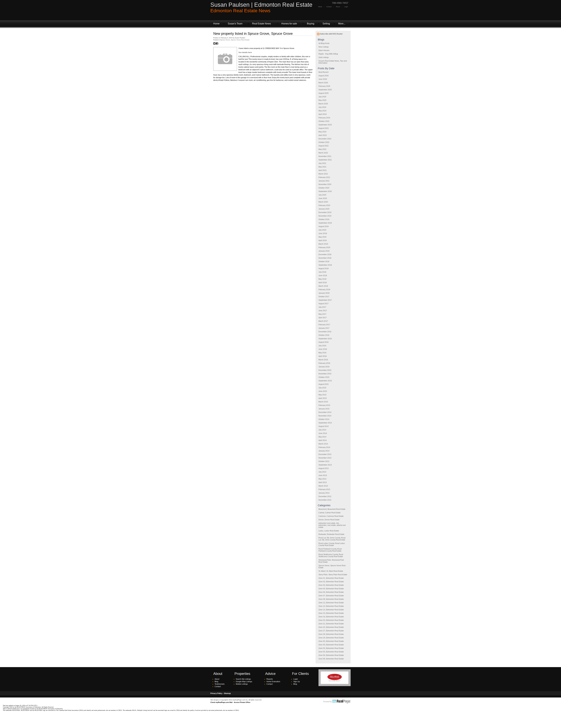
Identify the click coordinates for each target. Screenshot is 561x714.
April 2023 (322, 135)
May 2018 (322, 279)
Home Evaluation (273, 682)
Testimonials (220, 684)
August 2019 (323, 226)
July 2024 (322, 107)
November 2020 (324, 184)
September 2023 (325, 125)
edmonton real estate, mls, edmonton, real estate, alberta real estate (332, 525)
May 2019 (322, 237)
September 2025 (325, 90)
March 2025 (323, 104)
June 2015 (322, 391)
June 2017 (322, 311)
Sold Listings (323, 57)
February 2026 (324, 86)
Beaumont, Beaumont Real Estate (331, 509)
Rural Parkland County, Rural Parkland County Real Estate (330, 550)
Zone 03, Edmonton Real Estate (331, 585)
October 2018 (323, 261)
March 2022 (323, 153)
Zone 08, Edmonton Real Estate (331, 599)
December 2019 (324, 212)
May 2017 (322, 314)
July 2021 (322, 163)
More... (341, 23)
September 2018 (325, 265)
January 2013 (323, 493)
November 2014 (324, 416)
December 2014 (324, 412)
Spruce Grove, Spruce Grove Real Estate (235, 40)
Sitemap (227, 693)
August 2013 (323, 468)
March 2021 (323, 174)
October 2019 (323, 219)
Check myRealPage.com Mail (221, 702)
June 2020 (322, 198)
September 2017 (325, 300)
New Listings (323, 47)
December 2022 (324, 139)
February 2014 (324, 447)
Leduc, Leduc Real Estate (328, 531)
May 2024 (322, 111)
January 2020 (323, 209)
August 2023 (323, 128)
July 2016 (322, 346)
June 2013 (322, 475)
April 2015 (322, 398)
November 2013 (324, 458)
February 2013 (324, 489)
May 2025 (322, 100)
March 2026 (323, 83)
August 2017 (323, 304)
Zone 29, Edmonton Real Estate (331, 638)
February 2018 (324, 290)
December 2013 (324, 454)
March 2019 (323, 244)
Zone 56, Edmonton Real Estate (331, 655)
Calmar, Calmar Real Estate (329, 513)
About (338, 6)
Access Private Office (242, 702)
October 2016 (323, 335)
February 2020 (324, 205)
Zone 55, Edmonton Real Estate (331, 652)
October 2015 (323, 377)
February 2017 (324, 325)
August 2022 (323, 146)
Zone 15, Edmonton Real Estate (331, 613)
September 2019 (325, 223)
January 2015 (323, 409)
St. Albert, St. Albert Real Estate (330, 571)
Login (346, 6)
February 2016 (324, 363)
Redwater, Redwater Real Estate (331, 534)
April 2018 (322, 283)
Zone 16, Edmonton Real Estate (331, 617)
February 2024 (324, 118)
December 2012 (324, 496)
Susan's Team (235, 23)
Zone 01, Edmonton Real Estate (331, 578)
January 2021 (323, 181)
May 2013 (322, 479)
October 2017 (323, 297)
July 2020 (322, 195)
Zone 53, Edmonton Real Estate (331, 648)
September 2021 (325, 160)
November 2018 (324, 258)
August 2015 (323, 384)
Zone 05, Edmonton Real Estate (331, 589)
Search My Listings (243, 679)
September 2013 (325, 465)
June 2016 (322, 349)
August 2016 (323, 342)
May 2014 (322, 437)
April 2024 (322, 114)
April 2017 (322, 318)
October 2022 (323, 142)
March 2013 (323, 486)
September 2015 (325, 381)
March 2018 (323, 286)
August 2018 (323, 269)
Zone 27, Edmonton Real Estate (331, 631)
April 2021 (322, 170)
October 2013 (323, 461)
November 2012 (324, 500)
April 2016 (322, 356)
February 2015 (324, 405)
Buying (310, 23)
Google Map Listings (244, 682)
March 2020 (323, 202)
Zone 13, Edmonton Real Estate (331, 606)
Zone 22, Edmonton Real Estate (331, 627)
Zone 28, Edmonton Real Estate (331, 634)
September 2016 (325, 339)
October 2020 (323, 188)
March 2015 (323, 402)
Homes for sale (289, 23)
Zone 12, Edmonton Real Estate (331, 603)
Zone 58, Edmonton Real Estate (331, 659)
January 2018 (323, 293)
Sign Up (296, 682)
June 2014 (322, 433)
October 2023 (323, 121)
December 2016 (324, 332)
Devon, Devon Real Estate (329, 520)
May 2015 (322, 395)
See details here (245, 52)
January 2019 (323, 251)
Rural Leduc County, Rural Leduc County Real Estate (331, 544)
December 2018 (324, 254)
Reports (269, 679)
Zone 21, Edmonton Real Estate (331, 624)
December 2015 (324, 370)
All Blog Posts (323, 43)
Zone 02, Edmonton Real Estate (331, 582)
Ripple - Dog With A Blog (328, 54)
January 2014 (323, 451)
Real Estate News (261, 23)
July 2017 (322, 307)
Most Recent (323, 72)
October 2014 (323, 419)
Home (320, 6)
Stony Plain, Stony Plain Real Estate (332, 575)
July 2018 (322, 272)
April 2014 (322, 440)
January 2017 (323, 328)
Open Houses (323, 50)
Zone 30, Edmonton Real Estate (331, 641)
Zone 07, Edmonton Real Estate (331, 596)
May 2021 (322, 167)
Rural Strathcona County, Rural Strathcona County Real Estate (330, 555)
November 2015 (324, 374)
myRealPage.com (337, 701)
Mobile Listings (242, 684)
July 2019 (322, 230)
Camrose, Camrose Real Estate (331, 516)
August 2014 (323, 426)
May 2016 (322, 353)
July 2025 (322, 97)
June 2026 (322, 79)
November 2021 (324, 156)
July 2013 (322, 472)
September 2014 (325, 423)
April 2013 (322, 482)
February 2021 (324, 177)
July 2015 (322, 388)
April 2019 (322, 240)
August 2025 (323, 93)
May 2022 (322, 149)
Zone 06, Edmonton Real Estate (331, 592)
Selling (326, 23)
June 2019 (322, 233)
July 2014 (322, 430)
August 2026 (323, 76)
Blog (216, 682)
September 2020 (325, 191)
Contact (329, 6)
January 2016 (323, 367)
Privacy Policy (216, 693)
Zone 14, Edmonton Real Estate (331, 610)
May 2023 (322, 132)
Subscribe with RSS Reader (331, 34)
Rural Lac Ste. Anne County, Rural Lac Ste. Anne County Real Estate (332, 539)
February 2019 (324, 247)
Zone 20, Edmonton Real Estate (331, 620)
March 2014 (323, 444)
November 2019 (324, 216)
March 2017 (323, 321)
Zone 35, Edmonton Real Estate (331, 645)
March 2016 (323, 360)
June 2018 (322, 276)
